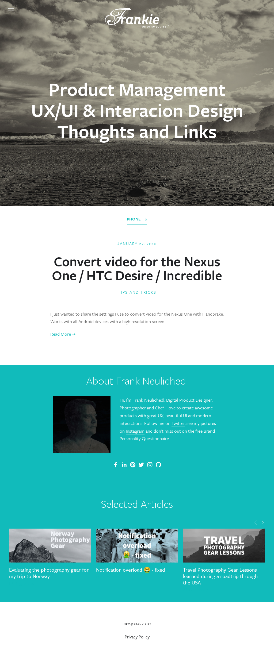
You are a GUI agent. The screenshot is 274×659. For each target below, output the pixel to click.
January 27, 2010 (137, 243)
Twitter (178, 423)
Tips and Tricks (137, 292)
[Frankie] (132, 464)
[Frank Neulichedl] (124, 464)
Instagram (135, 431)
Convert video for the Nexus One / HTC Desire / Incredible (137, 268)
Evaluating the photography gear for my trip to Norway (49, 573)
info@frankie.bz (137, 624)
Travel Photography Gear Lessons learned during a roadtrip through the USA (220, 576)
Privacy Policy (137, 637)
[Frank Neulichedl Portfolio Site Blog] (115, 464)
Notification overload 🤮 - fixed (130, 569)
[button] (256, 522)
